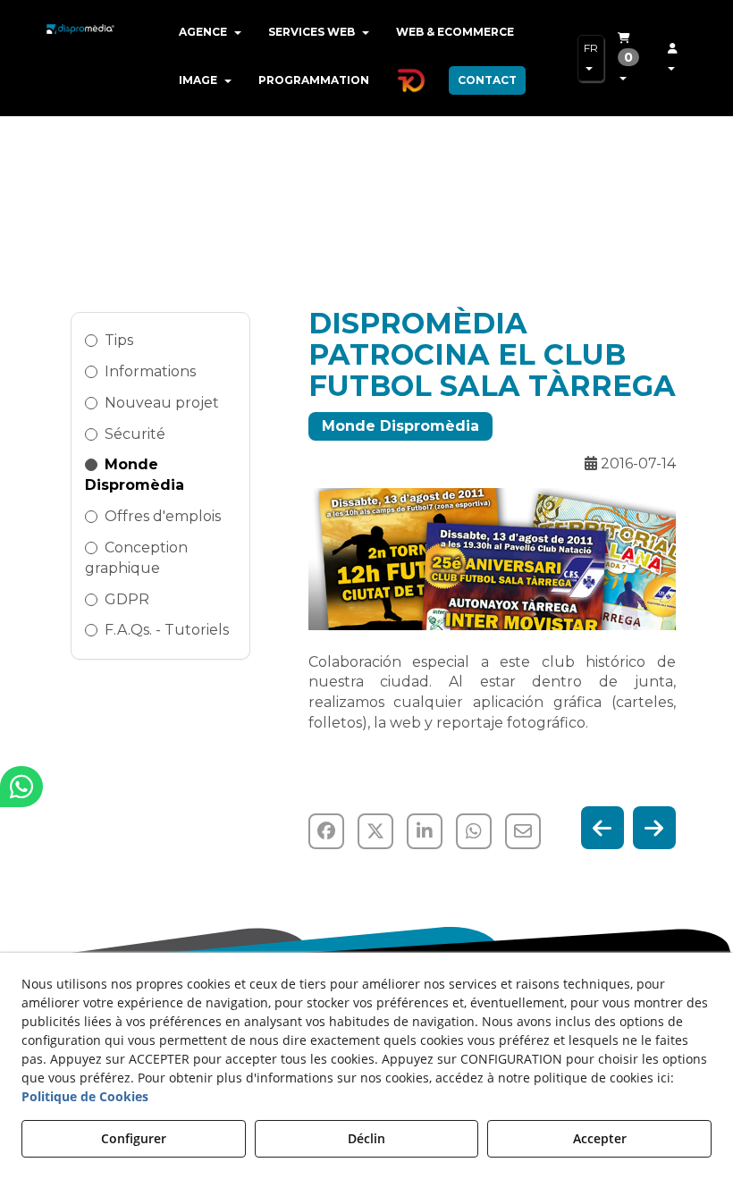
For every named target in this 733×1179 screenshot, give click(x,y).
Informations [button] (150, 371)
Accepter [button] (600, 1138)
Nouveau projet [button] (162, 402)
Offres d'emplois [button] (163, 516)
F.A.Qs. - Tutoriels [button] (167, 629)
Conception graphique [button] (136, 558)
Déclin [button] (366, 1138)
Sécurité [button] (135, 433)
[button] (80, 44)
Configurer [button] (133, 1138)
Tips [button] (119, 340)
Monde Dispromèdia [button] (134, 474)
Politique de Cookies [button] (84, 1096)
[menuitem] (210, 32)
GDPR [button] (127, 599)
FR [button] (591, 48)
